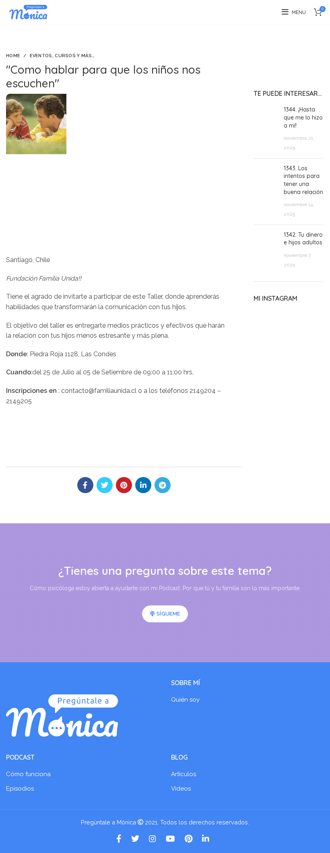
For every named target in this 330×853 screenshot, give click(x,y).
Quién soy (185, 699)
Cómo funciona (28, 774)
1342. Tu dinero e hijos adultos (303, 238)
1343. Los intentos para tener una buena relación (303, 180)
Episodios (20, 788)
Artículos (183, 774)
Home (13, 55)
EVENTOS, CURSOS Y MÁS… (62, 55)
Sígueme (168, 614)
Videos (181, 788)
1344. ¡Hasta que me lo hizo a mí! (303, 117)
